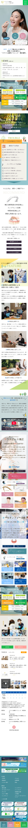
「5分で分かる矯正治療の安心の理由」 (13, 429)
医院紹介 (14, 131)
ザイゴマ (4, 791)
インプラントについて (14, 245)
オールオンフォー (6, 789)
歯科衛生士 (20, 646)
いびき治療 (4, 798)
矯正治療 (4, 787)
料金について (20, 471)
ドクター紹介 (5, 782)
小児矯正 (17, 793)
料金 (16, 782)
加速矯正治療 (18, 791)
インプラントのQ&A (14, 252)
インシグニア (18, 789)
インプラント (5, 795)
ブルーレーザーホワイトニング (20, 796)
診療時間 (17, 780)
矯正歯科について (14, 241)
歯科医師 (7, 646)
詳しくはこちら (8, 471)
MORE (23, 652)
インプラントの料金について (14, 248)
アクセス (17, 778)
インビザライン (18, 787)
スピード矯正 (5, 793)
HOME (3, 778)
